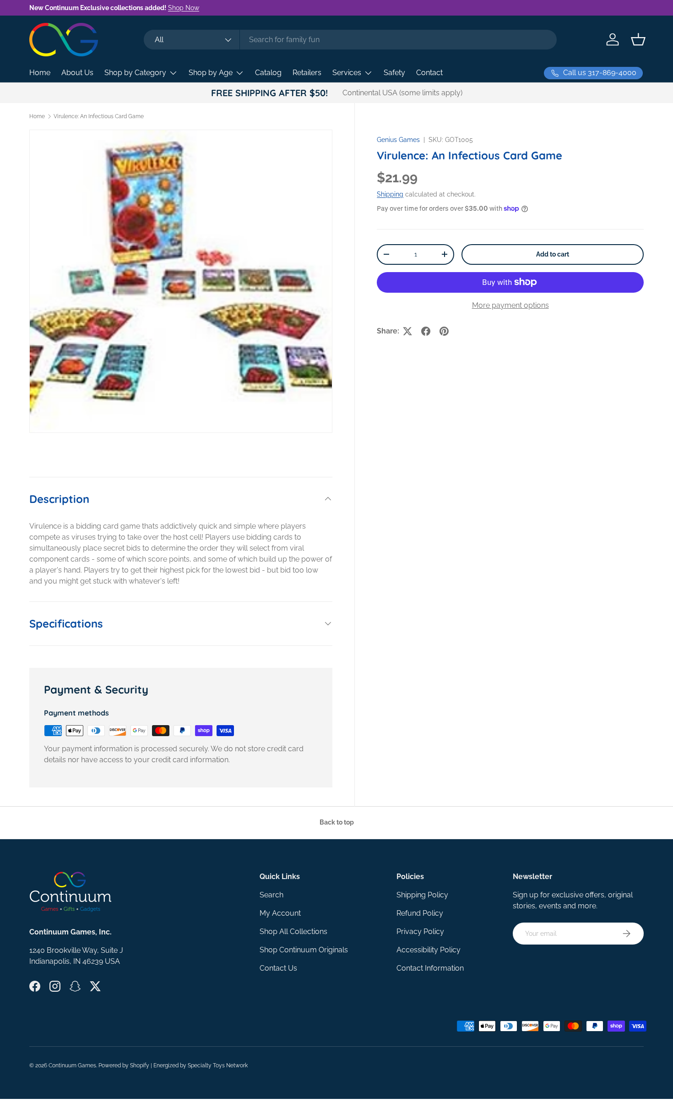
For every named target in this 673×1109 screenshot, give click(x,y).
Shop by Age (211, 72)
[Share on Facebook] (426, 331)
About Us (77, 72)
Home (39, 72)
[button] (638, 39)
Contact (429, 72)
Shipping (390, 194)
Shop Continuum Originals (304, 949)
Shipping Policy (422, 894)
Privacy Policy (420, 931)
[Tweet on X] (407, 331)
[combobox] (350, 39)
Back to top (337, 822)
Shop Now (183, 7)
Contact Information (430, 968)
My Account (280, 913)
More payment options (510, 305)
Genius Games (398, 139)
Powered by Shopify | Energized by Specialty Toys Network (173, 1065)
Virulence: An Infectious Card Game (99, 116)
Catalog (268, 72)
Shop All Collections (293, 931)
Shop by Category (135, 72)
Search (271, 894)
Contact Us (278, 968)
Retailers (307, 72)
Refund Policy (419, 913)
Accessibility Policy (428, 949)
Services (346, 72)
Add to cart (552, 254)
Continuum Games (72, 1065)
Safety (394, 72)
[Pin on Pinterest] (444, 331)
